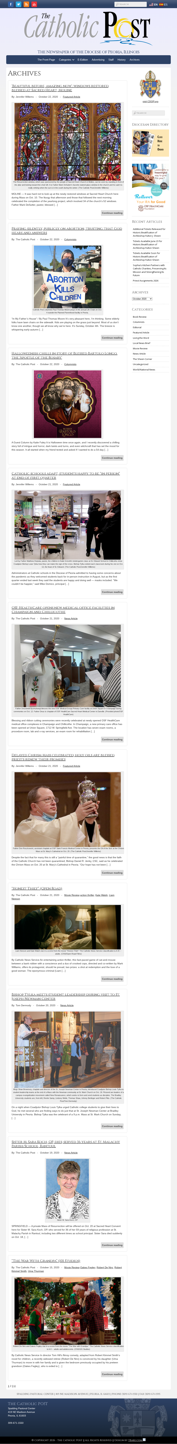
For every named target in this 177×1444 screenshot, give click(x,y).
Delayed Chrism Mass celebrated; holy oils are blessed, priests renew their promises (63, 757)
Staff (111, 59)
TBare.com (135, 1440)
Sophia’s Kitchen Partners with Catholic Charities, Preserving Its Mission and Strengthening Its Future (149, 270)
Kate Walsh (101, 895)
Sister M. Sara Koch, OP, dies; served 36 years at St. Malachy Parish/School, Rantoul (66, 1144)
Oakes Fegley (87, 1267)
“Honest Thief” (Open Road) (37, 888)
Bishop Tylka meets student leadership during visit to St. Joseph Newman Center (66, 996)
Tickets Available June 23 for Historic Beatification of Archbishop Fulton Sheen (147, 244)
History (122, 59)
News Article (71, 618)
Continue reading (112, 213)
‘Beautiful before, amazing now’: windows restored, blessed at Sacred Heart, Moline (60, 88)
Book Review (139, 316)
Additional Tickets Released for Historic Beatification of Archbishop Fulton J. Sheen (149, 232)
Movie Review (72, 895)
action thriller (87, 895)
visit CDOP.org (150, 101)
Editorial (137, 327)
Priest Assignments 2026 (145, 280)
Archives (135, 59)
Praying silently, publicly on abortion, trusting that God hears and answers (67, 230)
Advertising (98, 59)
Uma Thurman (36, 1271)
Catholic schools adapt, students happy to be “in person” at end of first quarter (66, 475)
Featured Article (71, 96)
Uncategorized (140, 364)
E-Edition (83, 59)
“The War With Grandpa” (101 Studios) (46, 1260)
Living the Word (141, 337)
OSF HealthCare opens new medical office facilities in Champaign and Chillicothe (63, 609)
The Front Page (46, 59)
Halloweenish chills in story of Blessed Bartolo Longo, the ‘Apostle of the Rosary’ (64, 355)
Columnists (70, 239)
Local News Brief (141, 343)
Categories (65, 59)
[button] (73, 60)
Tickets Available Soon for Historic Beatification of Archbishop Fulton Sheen (146, 256)
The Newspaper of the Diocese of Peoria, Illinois (88, 52)
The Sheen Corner (142, 359)
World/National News (144, 369)
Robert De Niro (105, 1267)
